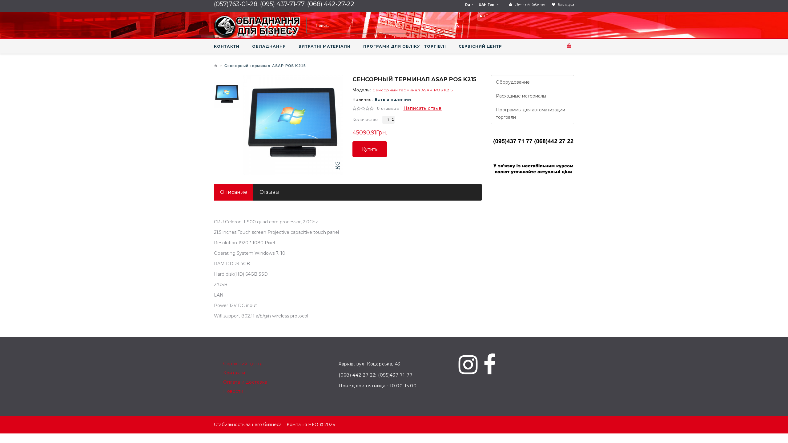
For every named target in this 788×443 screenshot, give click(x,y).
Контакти (234, 372)
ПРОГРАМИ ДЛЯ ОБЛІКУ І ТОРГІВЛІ (404, 46)
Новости (233, 391)
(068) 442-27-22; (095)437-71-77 (376, 375)
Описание (233, 192)
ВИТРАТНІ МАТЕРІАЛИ (325, 46)
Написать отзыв (423, 108)
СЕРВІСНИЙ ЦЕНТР (480, 46)
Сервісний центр (243, 363)
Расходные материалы (521, 96)
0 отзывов (388, 108)
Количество (365, 119)
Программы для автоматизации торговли (530, 113)
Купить (369, 151)
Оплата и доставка (245, 382)
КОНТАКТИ (226, 46)
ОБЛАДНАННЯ (269, 46)
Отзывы (269, 192)
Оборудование (513, 82)
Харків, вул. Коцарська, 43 (369, 364)
